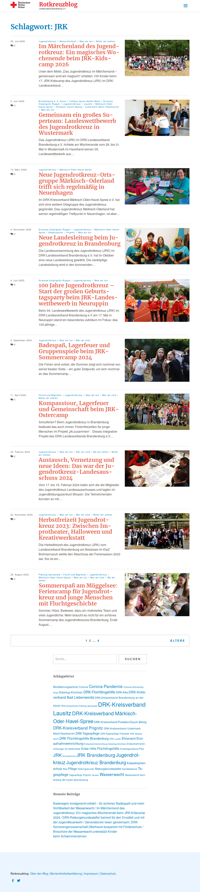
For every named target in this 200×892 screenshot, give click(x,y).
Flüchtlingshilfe (108, 748)
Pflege (72, 768)
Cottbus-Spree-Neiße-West (84, 101)
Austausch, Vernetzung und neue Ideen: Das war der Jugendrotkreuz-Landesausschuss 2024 (77, 468)
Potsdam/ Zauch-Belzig (69, 106)
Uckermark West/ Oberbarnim (102, 106)
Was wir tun (86, 41)
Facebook (13, 880)
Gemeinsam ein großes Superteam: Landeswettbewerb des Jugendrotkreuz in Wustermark (77, 123)
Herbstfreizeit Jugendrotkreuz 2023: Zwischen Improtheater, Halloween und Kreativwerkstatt (75, 528)
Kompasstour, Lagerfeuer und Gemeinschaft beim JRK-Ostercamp (79, 409)
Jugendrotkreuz (47, 41)
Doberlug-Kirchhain (71, 692)
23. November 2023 (22, 514)
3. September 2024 (21, 340)
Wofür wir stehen (105, 41)
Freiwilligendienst (129, 748)
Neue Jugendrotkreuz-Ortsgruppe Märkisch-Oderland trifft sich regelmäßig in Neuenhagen (77, 183)
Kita (65, 769)
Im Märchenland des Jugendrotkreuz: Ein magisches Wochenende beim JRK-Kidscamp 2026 (79, 55)
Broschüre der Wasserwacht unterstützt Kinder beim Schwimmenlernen (85, 833)
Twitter (19, 880)
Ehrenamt (129, 738)
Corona (83, 687)
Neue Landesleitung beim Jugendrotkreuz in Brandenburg (80, 240)
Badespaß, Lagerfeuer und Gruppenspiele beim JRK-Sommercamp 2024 (74, 351)
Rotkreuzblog (58, 4)
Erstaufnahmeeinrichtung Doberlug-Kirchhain (105, 743)
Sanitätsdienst (129, 768)
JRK (57, 755)
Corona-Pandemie (106, 686)
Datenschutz (108, 873)
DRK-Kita (122, 692)
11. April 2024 (18, 395)
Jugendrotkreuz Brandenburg (96, 762)
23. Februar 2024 (20, 451)
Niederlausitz (55, 232)
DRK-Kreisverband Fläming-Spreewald (79, 705)
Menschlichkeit (68, 41)
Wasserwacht (112, 774)
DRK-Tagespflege (88, 733)
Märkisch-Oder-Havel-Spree (76, 169)
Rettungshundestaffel (108, 769)
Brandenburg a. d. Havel (52, 101)
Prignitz (70, 232)
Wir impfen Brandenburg (75, 779)
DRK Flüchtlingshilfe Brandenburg (84, 738)
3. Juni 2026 (17, 101)
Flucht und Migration (50, 395)
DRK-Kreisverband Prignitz (78, 728)
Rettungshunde (86, 768)
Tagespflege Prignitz (80, 775)
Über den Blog (39, 873)
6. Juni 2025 (17, 280)
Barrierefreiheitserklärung (66, 873)
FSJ (141, 749)
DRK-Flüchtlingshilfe (99, 691)
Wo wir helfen (100, 451)
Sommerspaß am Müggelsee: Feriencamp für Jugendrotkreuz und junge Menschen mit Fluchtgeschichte (78, 594)
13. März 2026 (19, 169)
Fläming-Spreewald (49, 574)
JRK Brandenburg (95, 754)
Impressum (91, 873)
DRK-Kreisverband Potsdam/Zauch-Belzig (120, 722)
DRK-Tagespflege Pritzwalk (114, 733)
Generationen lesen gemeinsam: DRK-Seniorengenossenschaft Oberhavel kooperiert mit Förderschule (97, 824)
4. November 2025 (21, 229)
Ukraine (95, 775)
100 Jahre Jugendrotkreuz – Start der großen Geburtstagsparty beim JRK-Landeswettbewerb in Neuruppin (78, 294)
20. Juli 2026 (18, 41)
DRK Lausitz (115, 738)
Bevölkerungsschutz (65, 687)
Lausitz (88, 103)
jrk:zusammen (69, 755)
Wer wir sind (83, 340)
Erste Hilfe (88, 748)
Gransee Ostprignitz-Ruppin (55, 229)
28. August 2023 (20, 574)
